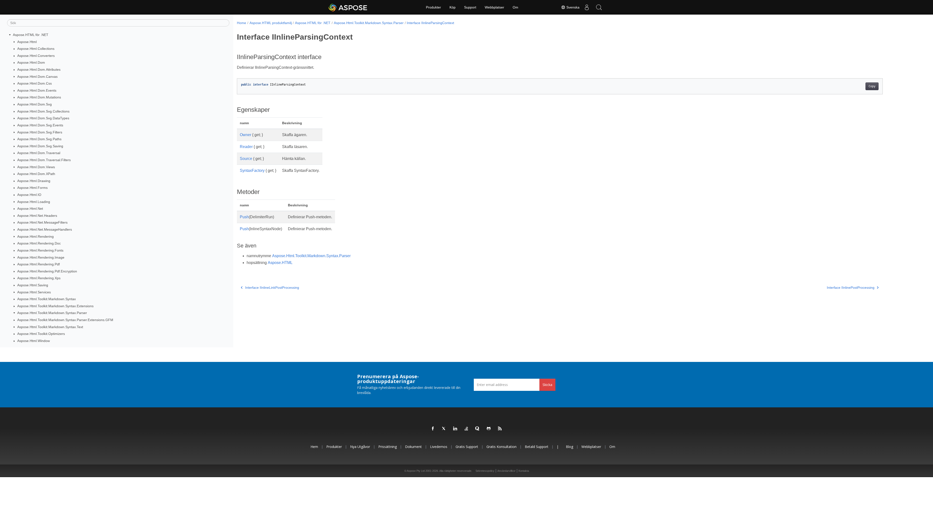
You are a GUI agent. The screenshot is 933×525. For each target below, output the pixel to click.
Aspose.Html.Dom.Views (36, 167)
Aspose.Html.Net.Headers (37, 216)
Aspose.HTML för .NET (30, 35)
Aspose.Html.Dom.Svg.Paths (39, 139)
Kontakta (523, 470)
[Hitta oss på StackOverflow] (466, 429)
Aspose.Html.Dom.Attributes (38, 69)
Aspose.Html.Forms (32, 188)
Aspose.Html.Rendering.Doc (39, 243)
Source (246, 159)
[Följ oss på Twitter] (444, 429)
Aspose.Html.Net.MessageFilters (42, 222)
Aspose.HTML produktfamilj (271, 23)
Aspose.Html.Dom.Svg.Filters (39, 132)
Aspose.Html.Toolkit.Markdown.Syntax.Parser (52, 313)
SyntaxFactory (252, 170)
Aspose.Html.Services (34, 292)
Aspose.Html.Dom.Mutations (39, 97)
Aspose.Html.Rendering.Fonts (40, 250)
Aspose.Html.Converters (36, 56)
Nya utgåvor (360, 446)
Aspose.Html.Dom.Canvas (37, 77)
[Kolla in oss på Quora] (478, 429)
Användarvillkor (506, 470)
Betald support (536, 446)
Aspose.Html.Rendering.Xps (38, 278)
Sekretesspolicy (484, 470)
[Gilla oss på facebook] (433, 429)
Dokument (413, 446)
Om (515, 7)
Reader (246, 147)
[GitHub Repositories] (489, 429)
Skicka (547, 384)
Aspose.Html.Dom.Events (36, 90)
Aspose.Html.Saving (32, 285)
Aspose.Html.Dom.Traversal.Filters (44, 160)
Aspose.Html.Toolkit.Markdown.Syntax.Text (50, 327)
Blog (569, 446)
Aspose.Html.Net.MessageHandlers (44, 229)
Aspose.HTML (280, 263)
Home (241, 23)
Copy (872, 86)
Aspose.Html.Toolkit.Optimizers (41, 334)
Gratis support (467, 446)
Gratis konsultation (501, 446)
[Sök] (599, 7)
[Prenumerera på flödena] (500, 429)
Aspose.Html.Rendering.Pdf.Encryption (47, 271)
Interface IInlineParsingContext (430, 23)
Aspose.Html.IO (29, 195)
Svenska (572, 7)
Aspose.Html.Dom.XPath (36, 174)
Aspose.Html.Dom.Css (34, 83)
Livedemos (438, 446)
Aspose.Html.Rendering (35, 236)
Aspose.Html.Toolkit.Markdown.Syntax (46, 299)
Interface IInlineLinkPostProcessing (272, 287)
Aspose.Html (27, 42)
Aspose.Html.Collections (35, 49)
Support (470, 7)
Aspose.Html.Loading (33, 202)
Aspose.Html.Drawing (33, 181)
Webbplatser (494, 7)
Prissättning (387, 446)
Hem (314, 446)
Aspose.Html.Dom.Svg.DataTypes (43, 118)
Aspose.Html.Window (33, 341)
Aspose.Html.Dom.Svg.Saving (40, 146)
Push (244, 217)
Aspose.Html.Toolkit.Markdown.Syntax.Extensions (55, 306)
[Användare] (587, 7)
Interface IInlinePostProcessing (850, 287)
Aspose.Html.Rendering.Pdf (38, 264)
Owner (245, 135)
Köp (452, 7)
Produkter (433, 7)
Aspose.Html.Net (30, 208)
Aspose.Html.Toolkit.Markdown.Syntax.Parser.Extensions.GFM (65, 320)
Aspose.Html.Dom (31, 62)
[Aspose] (348, 7)
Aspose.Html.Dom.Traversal (38, 153)
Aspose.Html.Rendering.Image (40, 257)
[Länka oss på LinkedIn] (455, 429)
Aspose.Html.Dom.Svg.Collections (43, 111)
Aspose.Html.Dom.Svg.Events (40, 125)
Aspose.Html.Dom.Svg (34, 104)
